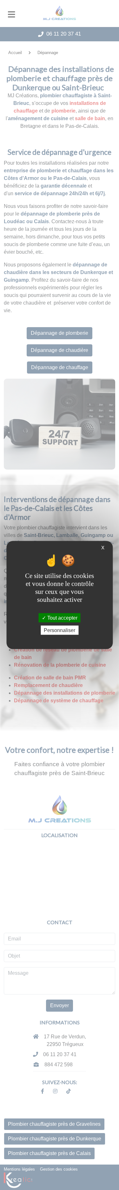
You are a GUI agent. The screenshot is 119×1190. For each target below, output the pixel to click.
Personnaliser (59, 630)
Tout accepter (61, 618)
